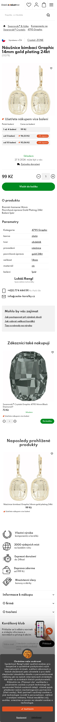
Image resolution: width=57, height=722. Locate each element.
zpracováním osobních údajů (26, 647)
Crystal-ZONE (35, 40)
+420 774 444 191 (18, 290)
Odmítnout (36, 717)
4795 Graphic (39, 230)
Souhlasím (29, 709)
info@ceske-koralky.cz (21, 296)
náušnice (36, 248)
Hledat (48, 15)
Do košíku (32, 187)
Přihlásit (46, 644)
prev (3, 370)
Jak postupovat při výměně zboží (23, 317)
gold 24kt (37, 254)
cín (33, 266)
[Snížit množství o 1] (39, 176)
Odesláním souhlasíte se (27, 646)
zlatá (34, 236)
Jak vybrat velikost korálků (20, 321)
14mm (35, 260)
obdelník (36, 242)
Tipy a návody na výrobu (18, 326)
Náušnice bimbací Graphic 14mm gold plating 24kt (27, 504)
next (53, 370)
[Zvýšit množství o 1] (53, 176)
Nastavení (21, 717)
